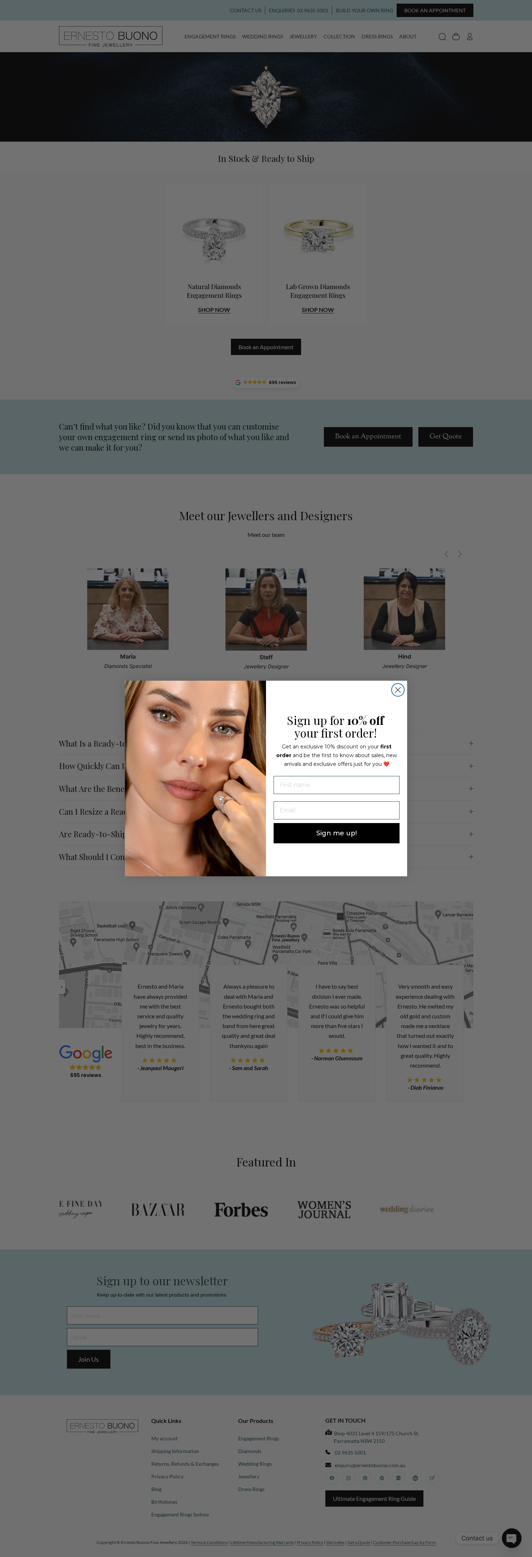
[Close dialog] (398, 690)
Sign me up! (336, 833)
